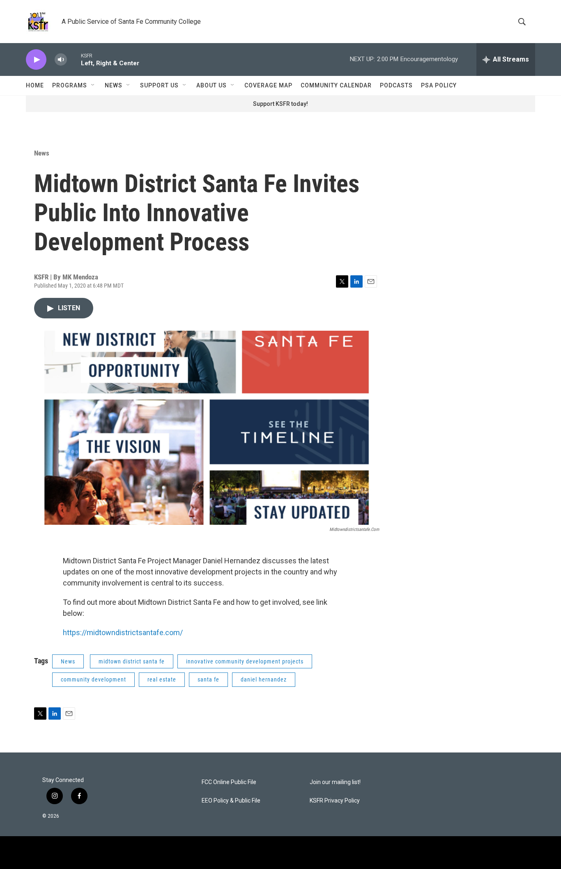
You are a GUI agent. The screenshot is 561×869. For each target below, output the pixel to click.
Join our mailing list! (335, 782)
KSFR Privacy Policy (335, 801)
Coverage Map (268, 85)
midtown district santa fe (132, 661)
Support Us (159, 85)
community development (93, 679)
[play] (36, 59)
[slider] (74, 59)
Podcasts (396, 85)
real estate (161, 679)
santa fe (208, 679)
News (113, 85)
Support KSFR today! (280, 104)
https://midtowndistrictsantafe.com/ (123, 632)
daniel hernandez (264, 679)
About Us (211, 85)
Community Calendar (336, 85)
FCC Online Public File (229, 782)
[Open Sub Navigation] (93, 85)
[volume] (61, 59)
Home (35, 85)
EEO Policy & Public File (231, 801)
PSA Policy (439, 85)
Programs (69, 85)
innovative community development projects (244, 661)
